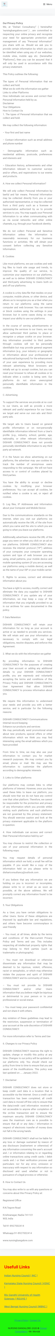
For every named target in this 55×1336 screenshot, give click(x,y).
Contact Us (35, 1320)
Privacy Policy (21, 1320)
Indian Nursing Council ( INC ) (21, 1275)
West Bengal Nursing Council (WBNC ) (25, 1306)
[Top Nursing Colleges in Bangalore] (4, 4)
